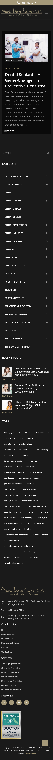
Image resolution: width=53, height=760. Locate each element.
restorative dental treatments (16, 534)
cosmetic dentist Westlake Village (17, 449)
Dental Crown (13, 216)
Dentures (10, 249)
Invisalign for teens (11, 494)
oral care (30, 512)
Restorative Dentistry (17, 322)
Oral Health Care (10, 517)
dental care (25, 455)
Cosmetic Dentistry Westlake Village (18, 443)
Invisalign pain (30, 494)
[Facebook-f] (4, 702)
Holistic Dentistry (15, 281)
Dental (9, 192)
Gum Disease (11, 273)
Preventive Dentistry (17, 314)
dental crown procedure (14, 460)
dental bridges (10, 455)
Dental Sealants (14, 60)
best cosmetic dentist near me (37, 432)
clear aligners (9, 438)
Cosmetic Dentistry (15, 184)
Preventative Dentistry (18, 306)
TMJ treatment (32, 557)
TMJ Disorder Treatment (18, 346)
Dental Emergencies (16, 225)
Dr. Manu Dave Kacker (25, 466)
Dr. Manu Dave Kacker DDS (14, 472)
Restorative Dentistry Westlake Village (19, 546)
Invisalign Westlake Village (35, 506)
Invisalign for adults (28, 489)
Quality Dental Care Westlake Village (18, 529)
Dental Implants (14, 233)
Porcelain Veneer (14, 298)
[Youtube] (19, 702)
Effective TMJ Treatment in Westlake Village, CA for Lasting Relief (30, 405)
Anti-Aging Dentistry (16, 176)
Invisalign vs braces (12, 506)
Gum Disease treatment (13, 483)
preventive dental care (13, 523)
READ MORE (10, 130)
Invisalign (10, 290)
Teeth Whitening (14, 338)
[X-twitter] (26, 702)
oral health (43, 512)
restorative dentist (40, 534)
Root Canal (11, 330)
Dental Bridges (13, 208)
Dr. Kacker (8, 466)
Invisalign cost (9, 489)
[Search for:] (26, 153)
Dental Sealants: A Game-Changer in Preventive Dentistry (25, 80)
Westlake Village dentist (13, 563)
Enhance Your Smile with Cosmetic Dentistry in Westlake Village (29, 388)
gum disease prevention (29, 477)
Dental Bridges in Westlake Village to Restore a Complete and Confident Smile (32, 371)
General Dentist (14, 257)
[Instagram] (11, 702)
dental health (33, 460)
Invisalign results (10, 500)
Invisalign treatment (30, 500)
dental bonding (41, 449)
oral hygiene (43, 517)
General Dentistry (15, 265)
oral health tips (27, 517)
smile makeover (10, 551)
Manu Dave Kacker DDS (13, 512)
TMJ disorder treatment (13, 557)
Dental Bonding (13, 200)
